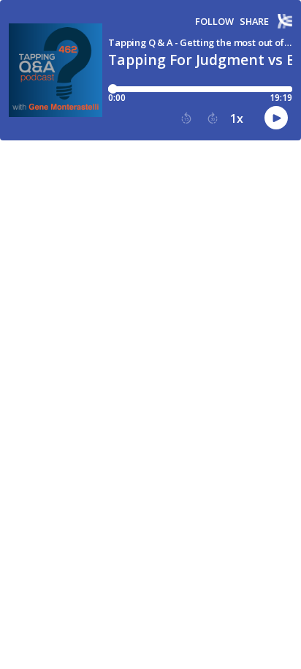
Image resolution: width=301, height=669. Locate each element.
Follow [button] (214, 21)
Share (254, 21)
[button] (186, 118)
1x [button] (236, 118)
